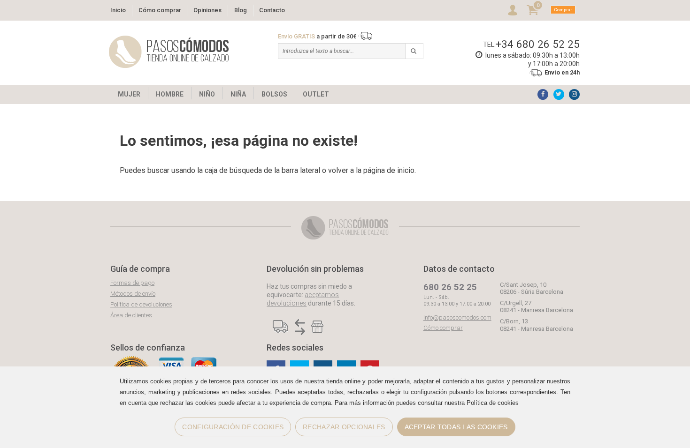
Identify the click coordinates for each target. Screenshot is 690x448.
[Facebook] (542, 94)
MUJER (129, 94)
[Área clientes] (512, 10)
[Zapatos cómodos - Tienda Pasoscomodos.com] (169, 51)
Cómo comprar (159, 10)
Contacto (272, 10)
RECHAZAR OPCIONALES (344, 427)
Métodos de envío (132, 293)
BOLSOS (274, 94)
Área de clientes (131, 315)
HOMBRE (170, 94)
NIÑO (207, 94)
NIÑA (238, 94)
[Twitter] (558, 94)
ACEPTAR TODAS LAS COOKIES (456, 427)
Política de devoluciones (141, 304)
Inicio (118, 10)
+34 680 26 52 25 (538, 44)
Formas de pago (132, 282)
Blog (240, 10)
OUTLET (316, 94)
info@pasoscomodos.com (457, 317)
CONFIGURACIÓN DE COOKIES (233, 427)
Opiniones (207, 10)
